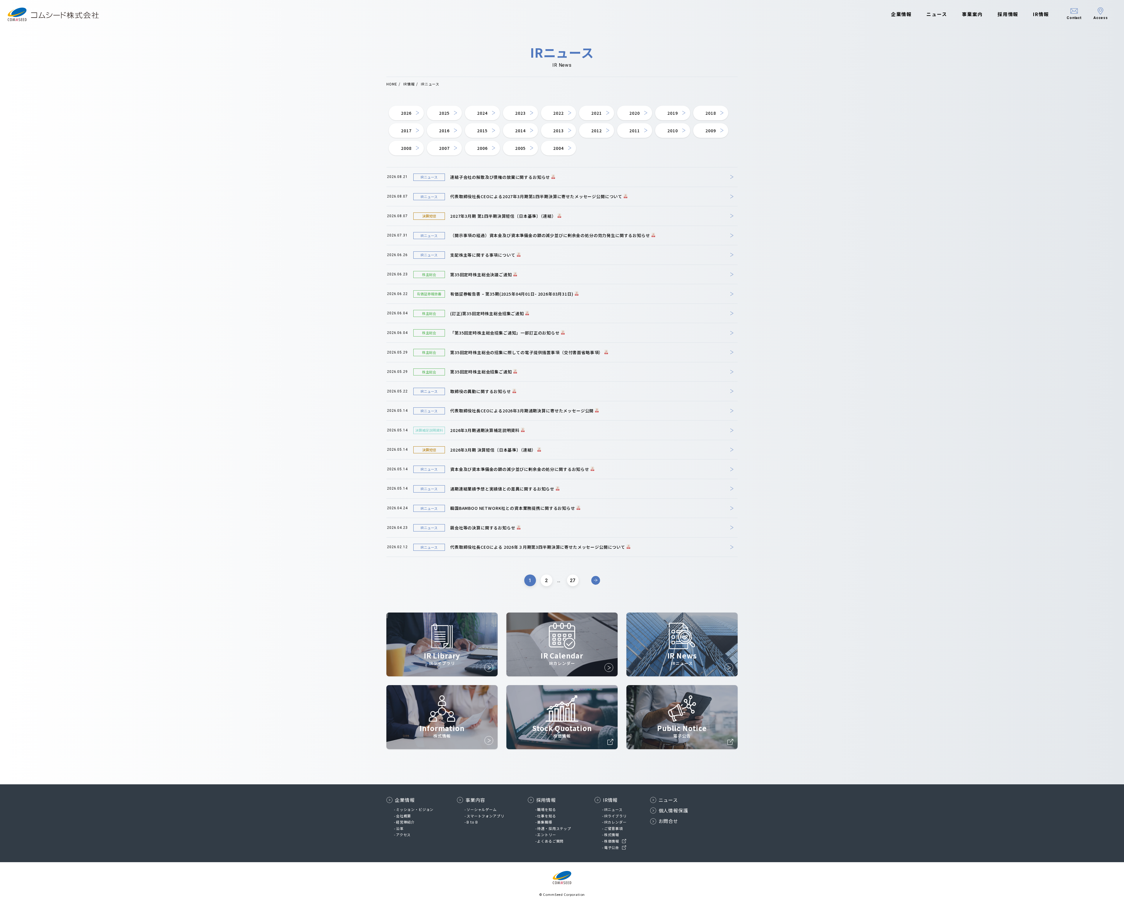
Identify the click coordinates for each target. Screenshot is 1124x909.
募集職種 (544, 821)
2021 (596, 113)
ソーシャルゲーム (482, 809)
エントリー (546, 834)
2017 (406, 130)
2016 (444, 130)
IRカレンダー (615, 821)
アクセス (403, 834)
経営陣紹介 (405, 821)
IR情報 (1041, 14)
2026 (406, 113)
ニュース (936, 14)
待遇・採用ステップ (554, 828)
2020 (634, 113)
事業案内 (972, 14)
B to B (472, 821)
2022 (558, 113)
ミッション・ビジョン (415, 809)
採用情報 (1008, 14)
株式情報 (611, 834)
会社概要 (403, 815)
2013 (558, 130)
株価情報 (611, 840)
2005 (520, 148)
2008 (406, 148)
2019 (672, 113)
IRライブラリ (615, 815)
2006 (482, 148)
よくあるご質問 (550, 840)
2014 (520, 130)
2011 (634, 130)
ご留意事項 (613, 828)
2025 (444, 113)
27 (573, 580)
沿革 (400, 828)
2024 (482, 113)
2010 (672, 130)
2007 (444, 148)
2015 (482, 130)
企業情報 (901, 14)
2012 (596, 130)
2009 (710, 130)
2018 (710, 113)
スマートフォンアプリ (485, 815)
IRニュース (613, 809)
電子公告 (611, 847)
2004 (558, 148)
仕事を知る (546, 815)
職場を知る (546, 809)
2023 (520, 113)
